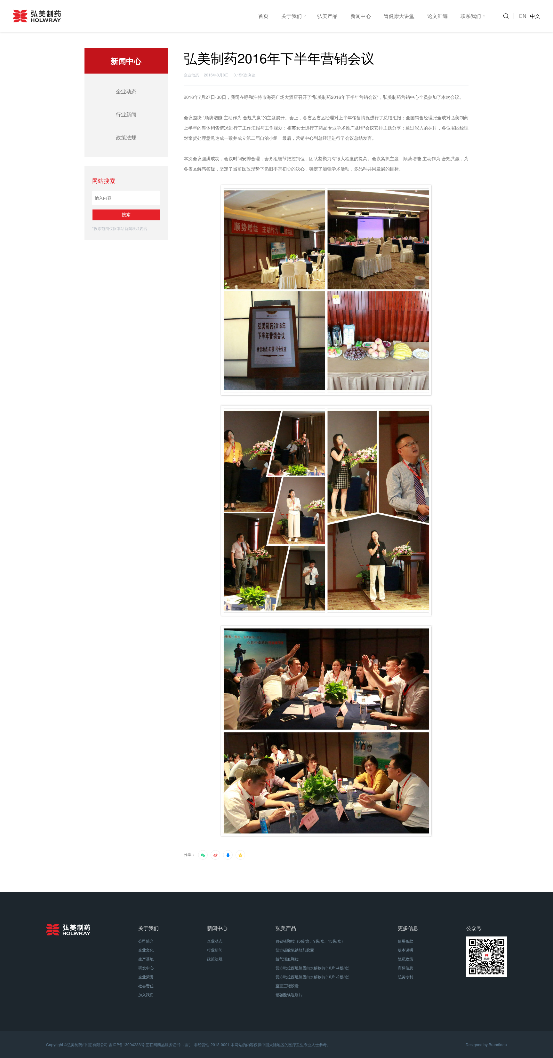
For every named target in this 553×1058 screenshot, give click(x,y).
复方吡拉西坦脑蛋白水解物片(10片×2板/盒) (312, 976)
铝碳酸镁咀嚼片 (289, 994)
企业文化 (146, 949)
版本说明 (405, 949)
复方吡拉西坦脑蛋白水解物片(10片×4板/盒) (312, 967)
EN (522, 16)
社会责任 (146, 985)
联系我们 (471, 16)
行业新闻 (126, 114)
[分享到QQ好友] (228, 855)
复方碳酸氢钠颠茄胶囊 (295, 949)
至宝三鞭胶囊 (287, 985)
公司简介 (146, 941)
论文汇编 (437, 16)
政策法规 (126, 137)
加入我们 (146, 994)
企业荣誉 (146, 976)
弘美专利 (405, 976)
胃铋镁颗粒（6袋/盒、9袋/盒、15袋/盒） (310, 941)
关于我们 (291, 16)
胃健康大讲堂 (399, 16)
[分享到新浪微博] (215, 855)
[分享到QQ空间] (240, 855)
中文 (535, 16)
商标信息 (405, 967)
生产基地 (146, 958)
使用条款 (405, 941)
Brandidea (498, 1044)
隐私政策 (405, 958)
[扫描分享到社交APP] (203, 855)
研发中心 (146, 967)
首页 (263, 16)
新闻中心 (360, 16)
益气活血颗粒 (287, 958)
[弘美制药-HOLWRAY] (132, 16)
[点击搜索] (508, 16)
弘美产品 (327, 16)
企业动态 (126, 91)
